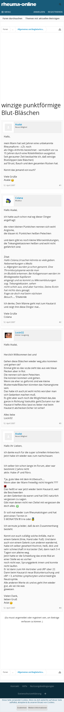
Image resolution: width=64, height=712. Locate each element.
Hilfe (24, 686)
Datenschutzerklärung (29, 693)
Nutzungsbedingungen (42, 686)
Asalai (18, 124)
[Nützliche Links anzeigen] (60, 29)
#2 (60, 322)
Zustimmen (22, 707)
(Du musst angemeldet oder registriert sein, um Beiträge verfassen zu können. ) (32, 619)
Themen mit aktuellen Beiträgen (42, 18)
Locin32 (19, 332)
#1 (60, 185)
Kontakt (15, 686)
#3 (60, 423)
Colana (19, 197)
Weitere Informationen (37, 707)
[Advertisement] (32, 67)
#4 (60, 608)
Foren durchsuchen (12, 18)
